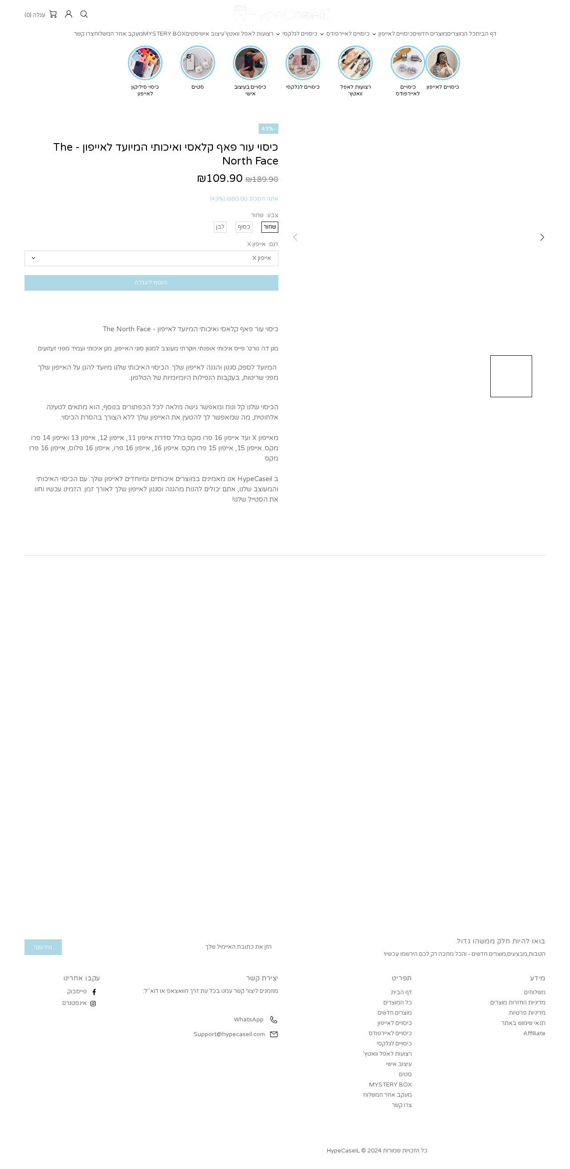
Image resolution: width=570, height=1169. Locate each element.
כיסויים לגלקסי (394, 1043)
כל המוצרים (397, 1002)
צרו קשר (402, 1105)
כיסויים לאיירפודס (390, 1033)
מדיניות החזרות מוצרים (518, 1002)
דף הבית (401, 992)
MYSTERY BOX (390, 1084)
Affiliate (534, 1033)
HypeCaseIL (285, 14)
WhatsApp (248, 1019)
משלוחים (535, 992)
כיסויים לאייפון (395, 1023)
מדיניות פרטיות (527, 1013)
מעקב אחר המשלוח (387, 1095)
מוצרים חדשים (395, 1013)
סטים (405, 1074)
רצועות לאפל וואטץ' (387, 1054)
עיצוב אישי (399, 1064)
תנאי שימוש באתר (523, 1023)
